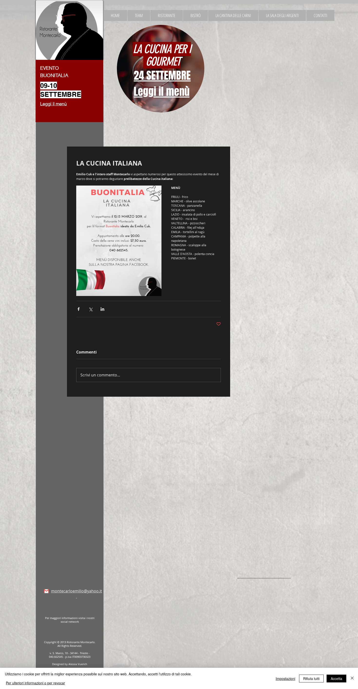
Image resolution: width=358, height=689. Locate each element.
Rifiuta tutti (311, 678)
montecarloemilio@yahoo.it (76, 593)
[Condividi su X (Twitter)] (90, 309)
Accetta (336, 678)
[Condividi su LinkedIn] (102, 309)
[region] (153, 69)
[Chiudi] (352, 678)
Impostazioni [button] (285, 678)
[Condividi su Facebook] (78, 309)
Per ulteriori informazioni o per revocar (35, 682)
